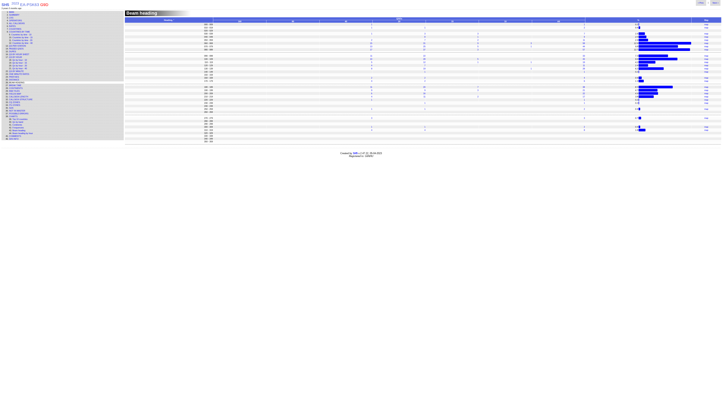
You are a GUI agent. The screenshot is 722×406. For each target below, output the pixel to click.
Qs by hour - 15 (19, 63)
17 (371, 49)
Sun (11, 108)
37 (424, 49)
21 (584, 90)
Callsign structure (21, 99)
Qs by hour (15, 57)
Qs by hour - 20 (19, 65)
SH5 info (14, 139)
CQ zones (14, 102)
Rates (12, 26)
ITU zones (14, 105)
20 (424, 87)
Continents (16, 88)
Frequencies (18, 127)
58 (584, 43)
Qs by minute (16, 71)
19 (584, 62)
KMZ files (14, 91)
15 (371, 43)
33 (584, 56)
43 (584, 59)
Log (11, 18)
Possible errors (18, 113)
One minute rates (19, 74)
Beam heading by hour (22, 133)
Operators (15, 20)
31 (424, 43)
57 (584, 49)
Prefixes (14, 77)
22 (424, 56)
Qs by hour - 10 (19, 60)
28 (424, 59)
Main (11, 12)
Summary (14, 15)
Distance (14, 80)
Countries (15, 29)
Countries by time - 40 (22, 43)
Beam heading (18, 130)
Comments (15, 136)
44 (584, 46)
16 (424, 93)
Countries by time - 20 (22, 40)
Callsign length (18, 96)
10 (371, 59)
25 (424, 46)
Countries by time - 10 (21, 34)
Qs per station (17, 46)
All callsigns (17, 23)
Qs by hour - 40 (19, 68)
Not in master (17, 111)
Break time (15, 85)
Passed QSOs (16, 49)
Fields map (15, 94)
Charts (13, 116)
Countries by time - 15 (22, 37)
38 (584, 87)
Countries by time (19, 32)
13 (371, 46)
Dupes (12, 51)
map (706, 24)
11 (584, 40)
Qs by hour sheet (19, 54)
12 (424, 62)
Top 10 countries (20, 119)
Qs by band (17, 122)
